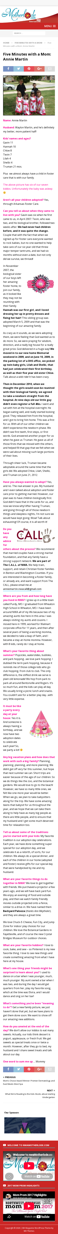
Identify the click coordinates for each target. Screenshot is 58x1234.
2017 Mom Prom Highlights (23, 1185)
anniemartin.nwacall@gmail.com (22, 589)
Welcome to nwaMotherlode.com (28, 1145)
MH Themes (29, 1231)
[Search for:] (29, 33)
